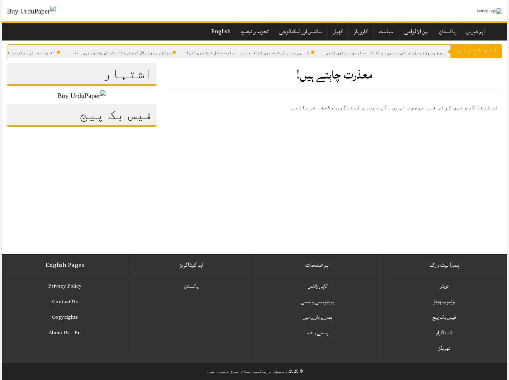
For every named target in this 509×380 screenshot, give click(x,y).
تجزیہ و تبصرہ (255, 31)
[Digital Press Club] (481, 11)
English (221, 31)
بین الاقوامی (416, 31)
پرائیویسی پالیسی (317, 302)
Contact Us (65, 302)
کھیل (338, 31)
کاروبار (361, 31)
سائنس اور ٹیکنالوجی (300, 31)
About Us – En (65, 333)
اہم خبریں (475, 31)
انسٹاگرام (444, 333)
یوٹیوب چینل (444, 302)
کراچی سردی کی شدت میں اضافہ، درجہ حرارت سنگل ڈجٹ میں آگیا (254, 52)
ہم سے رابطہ (317, 333)
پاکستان (447, 31)
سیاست (386, 31)
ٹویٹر (444, 286)
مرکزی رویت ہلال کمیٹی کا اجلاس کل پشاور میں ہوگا (127, 52)
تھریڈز (444, 348)
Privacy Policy (65, 286)
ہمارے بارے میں (317, 317)
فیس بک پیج (444, 317)
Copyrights (65, 317)
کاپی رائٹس (318, 286)
